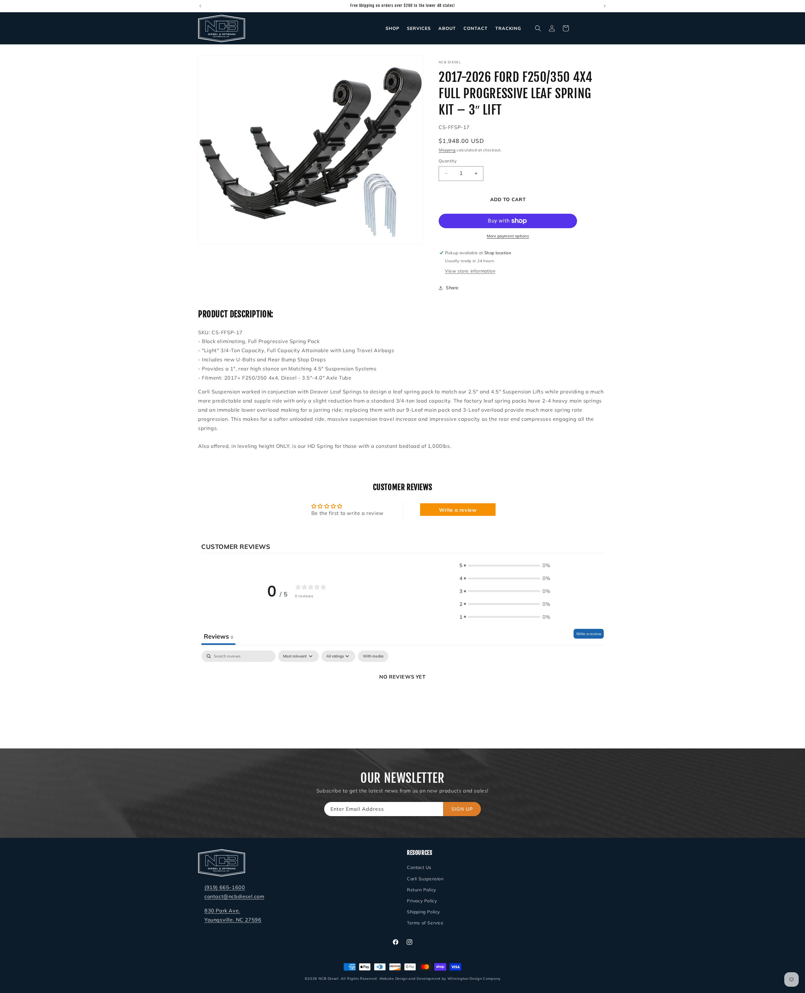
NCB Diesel (329, 978)
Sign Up (462, 809)
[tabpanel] (402, 698)
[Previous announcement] (200, 6)
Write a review (457, 510)
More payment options (508, 236)
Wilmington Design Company (474, 978)
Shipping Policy (423, 912)
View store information (470, 271)
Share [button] (452, 288)
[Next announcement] (605, 6)
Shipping (447, 150)
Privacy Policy (422, 901)
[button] (538, 28)
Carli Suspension (425, 879)
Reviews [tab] (218, 636)
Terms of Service (425, 923)
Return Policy (421, 890)
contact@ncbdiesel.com (234, 896)
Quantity (448, 160)
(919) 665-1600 (224, 887)
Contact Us (419, 867)
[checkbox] (373, 656)
